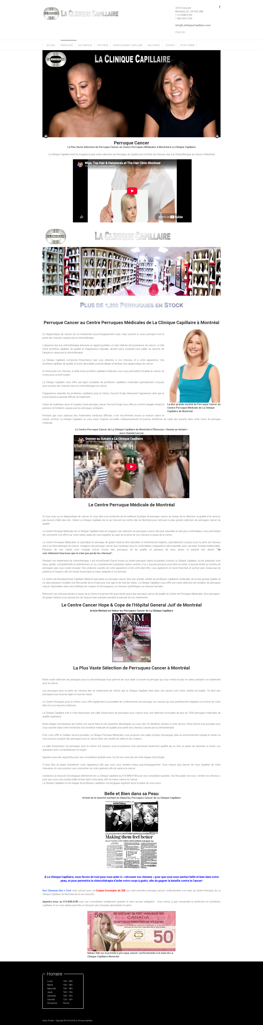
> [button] (216, 136)
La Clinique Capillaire (84, 1021)
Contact (170, 45)
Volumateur (85, 45)
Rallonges (154, 45)
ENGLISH (180, 32)
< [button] (46, 136)
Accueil (51, 45)
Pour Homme (187, 45)
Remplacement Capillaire (128, 45)
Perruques (66, 45)
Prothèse (102, 45)
